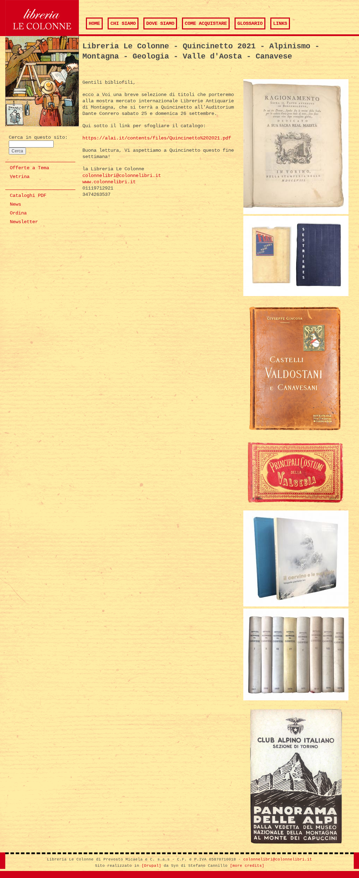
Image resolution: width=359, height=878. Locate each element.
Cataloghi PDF (28, 195)
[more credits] (247, 866)
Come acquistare (206, 23)
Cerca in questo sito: (38, 137)
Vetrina (19, 176)
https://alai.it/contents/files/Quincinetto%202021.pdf (156, 138)
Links (280, 23)
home (94, 23)
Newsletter (24, 222)
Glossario (250, 23)
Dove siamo (160, 23)
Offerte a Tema (29, 168)
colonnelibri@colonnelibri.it (121, 175)
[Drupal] (151, 866)
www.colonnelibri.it (109, 182)
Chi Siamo (123, 23)
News (15, 204)
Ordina (18, 213)
